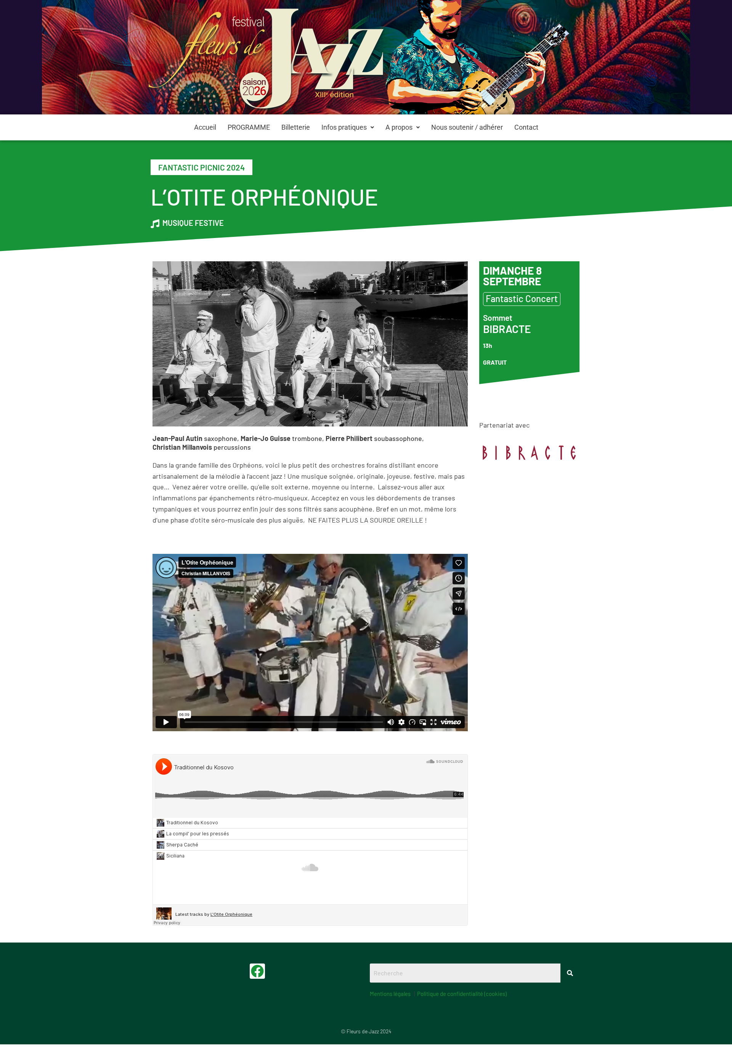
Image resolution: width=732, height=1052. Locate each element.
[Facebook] (257, 971)
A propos (399, 127)
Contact (526, 127)
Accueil (205, 127)
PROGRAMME (249, 127)
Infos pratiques (344, 127)
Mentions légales (390, 993)
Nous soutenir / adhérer (467, 127)
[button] (348, 127)
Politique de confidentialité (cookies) (462, 993)
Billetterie (295, 127)
